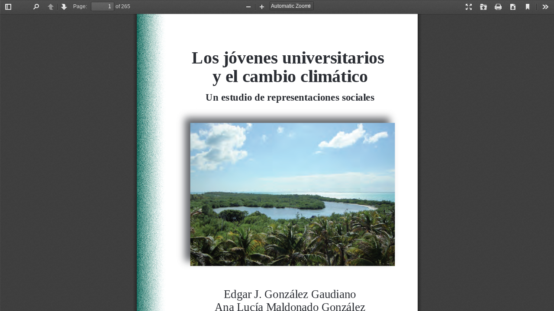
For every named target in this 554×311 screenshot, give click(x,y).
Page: (80, 6)
